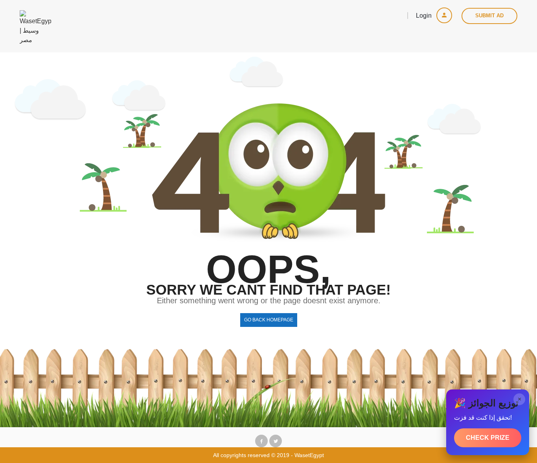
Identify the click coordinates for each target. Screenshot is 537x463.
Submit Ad (489, 15)
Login (424, 15)
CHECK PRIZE (487, 437)
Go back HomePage (268, 320)
